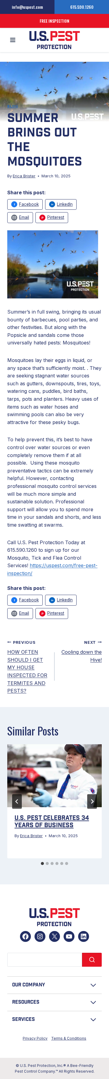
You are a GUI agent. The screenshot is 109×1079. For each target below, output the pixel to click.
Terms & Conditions (68, 1038)
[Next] (92, 801)
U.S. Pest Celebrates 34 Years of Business (52, 821)
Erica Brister (24, 176)
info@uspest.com (27, 7)
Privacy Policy (35, 1038)
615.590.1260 (82, 7)
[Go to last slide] (17, 801)
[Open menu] (12, 40)
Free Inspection (54, 21)
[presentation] (54, 775)
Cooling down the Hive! (81, 651)
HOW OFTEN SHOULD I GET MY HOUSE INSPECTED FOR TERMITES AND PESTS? (27, 667)
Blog (12, 106)
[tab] (42, 863)
